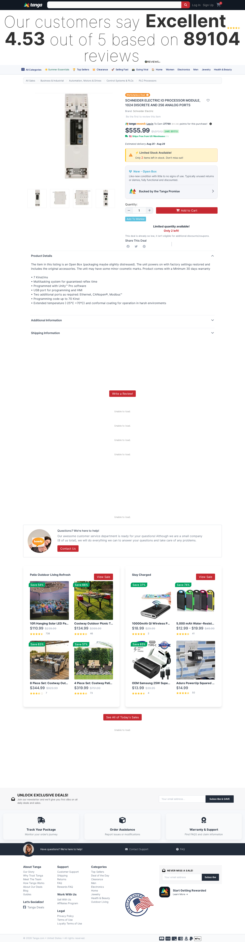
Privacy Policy (65, 915)
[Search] (185, 4)
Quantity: (131, 204)
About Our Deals (32, 886)
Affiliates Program (67, 903)
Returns (61, 879)
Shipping (62, 875)
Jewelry (206, 69)
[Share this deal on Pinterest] (145, 246)
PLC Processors (147, 80)
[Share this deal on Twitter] (136, 246)
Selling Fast (119, 69)
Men (195, 69)
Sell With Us (64, 899)
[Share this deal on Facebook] (128, 246)
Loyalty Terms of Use (69, 923)
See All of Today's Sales (122, 717)
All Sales (30, 80)
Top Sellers (81, 69)
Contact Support (138, 849)
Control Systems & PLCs (120, 80)
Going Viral (140, 69)
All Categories (33, 69)
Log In (196, 5)
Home (157, 69)
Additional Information (46, 320)
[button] (210, 124)
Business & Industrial (52, 80)
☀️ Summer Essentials (57, 69)
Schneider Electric (143, 111)
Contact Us (68, 548)
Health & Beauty (223, 69)
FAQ (182, 849)
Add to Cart (189, 210)
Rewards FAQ (65, 886)
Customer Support (68, 871)
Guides (27, 894)
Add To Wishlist (136, 218)
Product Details (41, 256)
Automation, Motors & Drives (85, 80)
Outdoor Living (100, 901)
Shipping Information (45, 333)
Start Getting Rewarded (189, 890)
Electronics (184, 69)
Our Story (28, 871)
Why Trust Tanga (33, 875)
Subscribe (210, 877)
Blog (25, 890)
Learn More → (180, 894)
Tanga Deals (35, 907)
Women (170, 69)
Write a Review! (122, 393)
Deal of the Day (100, 875)
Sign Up (208, 5)
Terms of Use (65, 919)
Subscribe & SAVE (219, 798)
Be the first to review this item (143, 116)
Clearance (100, 69)
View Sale (103, 577)
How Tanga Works (33, 883)
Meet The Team (32, 879)
